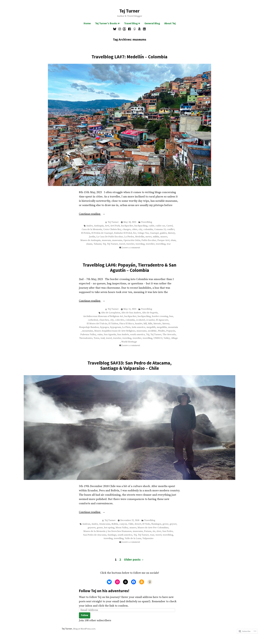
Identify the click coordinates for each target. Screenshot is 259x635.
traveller (150, 244)
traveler (130, 244)
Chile (130, 524)
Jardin (92, 236)
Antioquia (99, 225)
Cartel (169, 225)
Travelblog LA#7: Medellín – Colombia (129, 57)
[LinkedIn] (144, 29)
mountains (87, 330)
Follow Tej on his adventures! (104, 590)
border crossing (160, 316)
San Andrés (123, 334)
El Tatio (146, 524)
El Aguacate (162, 320)
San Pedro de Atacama (94, 535)
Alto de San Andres (131, 312)
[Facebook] (129, 29)
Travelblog (146, 222)
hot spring (109, 527)
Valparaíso (147, 538)
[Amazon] (139, 29)
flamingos (156, 524)
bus (171, 316)
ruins (100, 334)
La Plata (126, 327)
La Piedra (129, 236)
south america (137, 334)
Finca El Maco (126, 323)
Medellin (139, 236)
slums (89, 244)
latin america (138, 327)
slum (173, 240)
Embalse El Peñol (123, 233)
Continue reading (90, 214)
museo (163, 236)
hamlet (138, 323)
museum (106, 240)
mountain (173, 327)
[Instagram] (119, 29)
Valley (167, 338)
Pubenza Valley (88, 334)
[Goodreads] (134, 29)
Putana (147, 531)
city (140, 229)
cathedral (93, 320)
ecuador (150, 320)
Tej (104, 244)
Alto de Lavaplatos (110, 312)
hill (145, 323)
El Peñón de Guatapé (102, 233)
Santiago (112, 535)
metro (148, 236)
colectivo (119, 320)
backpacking (140, 225)
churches (104, 320)
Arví (107, 225)
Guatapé (154, 233)
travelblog (168, 535)
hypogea (104, 327)
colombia (148, 229)
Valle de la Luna (133, 538)
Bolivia (115, 524)
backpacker (127, 225)
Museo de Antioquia (90, 240)
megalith (151, 327)
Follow (84, 615)
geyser (173, 524)
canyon (123, 524)
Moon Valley (122, 527)
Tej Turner (129, 11)
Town (96, 338)
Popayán (170, 330)
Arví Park (115, 225)
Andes (89, 225)
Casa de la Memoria (92, 229)
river (158, 531)
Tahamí (97, 244)
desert (138, 524)
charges (126, 229)
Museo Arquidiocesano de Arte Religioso (114, 330)
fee (134, 233)
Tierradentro (85, 338)
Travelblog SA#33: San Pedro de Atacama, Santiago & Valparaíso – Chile (130, 365)
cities (134, 229)
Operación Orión (131, 240)
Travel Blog (131, 23)
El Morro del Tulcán (97, 323)
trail (102, 338)
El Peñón (85, 233)
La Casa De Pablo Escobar (109, 236)
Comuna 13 (160, 229)
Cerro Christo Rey (112, 229)
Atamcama (104, 524)
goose (100, 527)
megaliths (162, 327)
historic (157, 323)
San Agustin (110, 334)
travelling (161, 244)
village (174, 338)
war (169, 244)
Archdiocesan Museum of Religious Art (103, 316)
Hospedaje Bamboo (89, 327)
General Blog (152, 23)
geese (165, 524)
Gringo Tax (143, 233)
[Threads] (124, 29)
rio (154, 531)
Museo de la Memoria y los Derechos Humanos (107, 531)
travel (122, 244)
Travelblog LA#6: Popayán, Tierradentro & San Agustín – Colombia (129, 267)
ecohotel (140, 320)
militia (156, 236)
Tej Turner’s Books (106, 23)
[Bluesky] (115, 29)
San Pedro (167, 531)
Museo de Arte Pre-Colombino (153, 527)
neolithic (152, 330)
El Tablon (113, 323)
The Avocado (169, 334)
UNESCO (158, 338)
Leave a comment (131, 248)
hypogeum (115, 327)
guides (163, 233)
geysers (92, 527)
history (171, 233)
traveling (140, 244)
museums (117, 240)
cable (151, 225)
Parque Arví (163, 240)
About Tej (170, 23)
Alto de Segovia (150, 312)
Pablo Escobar (149, 240)
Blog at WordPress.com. (84, 628)
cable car (160, 225)
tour (152, 535)
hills (150, 323)
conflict (170, 229)
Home (87, 23)
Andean (86, 524)
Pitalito (161, 330)
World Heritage (129, 341)
